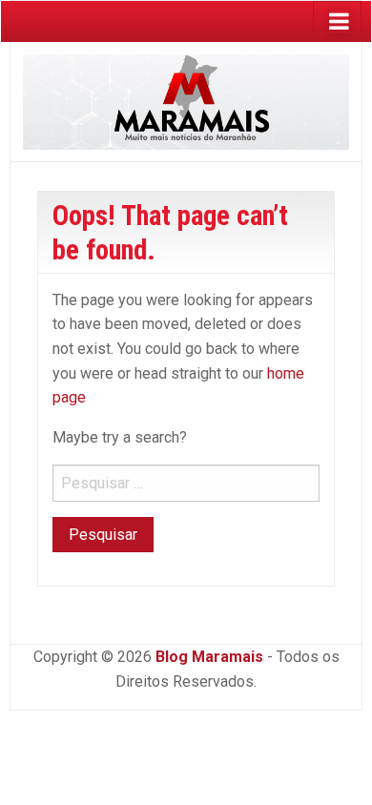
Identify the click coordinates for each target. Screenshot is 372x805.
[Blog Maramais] (186, 101)
